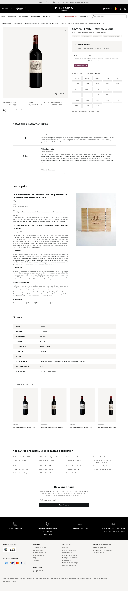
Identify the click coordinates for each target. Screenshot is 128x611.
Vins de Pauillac (53, 24)
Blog (34, 557)
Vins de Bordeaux (40, 24)
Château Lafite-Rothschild (70, 24)
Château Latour (18, 466)
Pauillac (91, 32)
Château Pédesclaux (46, 473)
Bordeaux (85, 32)
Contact (65, 547)
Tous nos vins (17, 24)
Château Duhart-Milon (46, 466)
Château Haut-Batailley (73, 460)
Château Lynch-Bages (20, 460)
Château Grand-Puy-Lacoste (48, 457)
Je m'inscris (64, 505)
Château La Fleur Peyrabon (101, 457)
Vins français (28, 24)
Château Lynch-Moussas (20, 469)
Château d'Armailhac (73, 469)
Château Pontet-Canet (73, 466)
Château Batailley (72, 473)
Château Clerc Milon (46, 469)
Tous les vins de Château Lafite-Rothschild (85, 111)
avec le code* (59, 2)
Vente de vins (6, 24)
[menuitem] (3, 16)
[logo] (64, 9)
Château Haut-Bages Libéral (102, 469)
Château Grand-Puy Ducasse (102, 466)
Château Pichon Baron (46, 460)
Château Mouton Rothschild (75, 457)
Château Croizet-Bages (20, 473)
